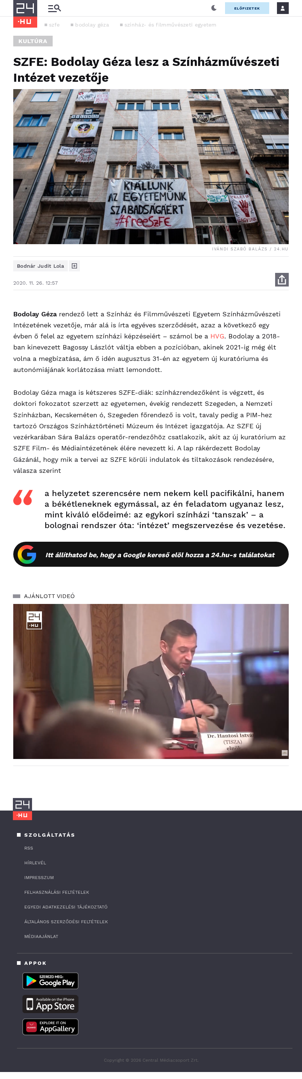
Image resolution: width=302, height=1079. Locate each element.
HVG (217, 336)
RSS (28, 848)
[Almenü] (54, 8)
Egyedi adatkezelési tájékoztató (66, 907)
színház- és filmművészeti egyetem (170, 25)
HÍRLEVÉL (35, 862)
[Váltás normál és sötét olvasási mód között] (214, 8)
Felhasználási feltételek (56, 892)
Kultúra (33, 41)
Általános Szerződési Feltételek (66, 921)
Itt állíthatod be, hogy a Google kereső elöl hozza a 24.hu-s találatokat (159, 555)
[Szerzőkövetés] (74, 265)
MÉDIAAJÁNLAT (41, 936)
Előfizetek (247, 8)
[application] (151, 681)
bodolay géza (92, 25)
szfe (54, 25)
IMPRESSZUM (39, 877)
